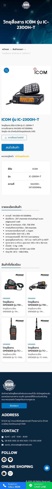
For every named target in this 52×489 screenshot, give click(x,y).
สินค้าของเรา (18, 49)
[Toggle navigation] (5, 5)
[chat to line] (10, 459)
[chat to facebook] (4, 459)
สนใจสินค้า (12, 147)
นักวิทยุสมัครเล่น (22, 156)
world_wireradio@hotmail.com (18, 444)
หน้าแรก (5, 49)
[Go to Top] (47, 476)
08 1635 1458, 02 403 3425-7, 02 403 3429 (23, 440)
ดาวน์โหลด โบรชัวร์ (15, 137)
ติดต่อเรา (14, 405)
